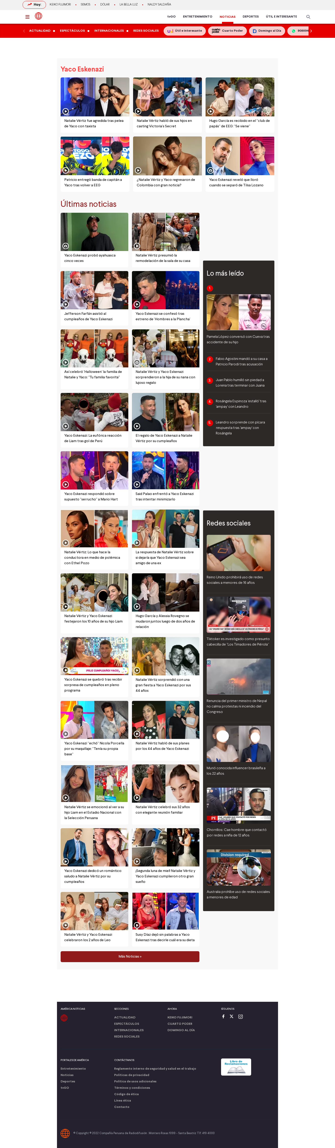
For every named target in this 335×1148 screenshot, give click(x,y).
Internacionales (129, 1030)
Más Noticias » (130, 956)
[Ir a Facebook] (224, 1017)
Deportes (68, 1081)
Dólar (105, 4)
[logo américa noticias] (38, 16)
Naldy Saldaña (159, 4)
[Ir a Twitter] (233, 1017)
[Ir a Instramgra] (241, 1017)
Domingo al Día (181, 1030)
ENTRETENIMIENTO (197, 16)
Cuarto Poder (180, 1023)
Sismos (85, 4)
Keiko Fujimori (60, 4)
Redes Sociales (126, 1036)
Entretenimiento (73, 1068)
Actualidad (124, 1017)
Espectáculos (126, 1023)
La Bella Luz (129, 4)
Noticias (67, 1075)
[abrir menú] (29, 16)
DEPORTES (251, 16)
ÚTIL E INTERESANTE (281, 16)
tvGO (171, 16)
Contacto (121, 1107)
